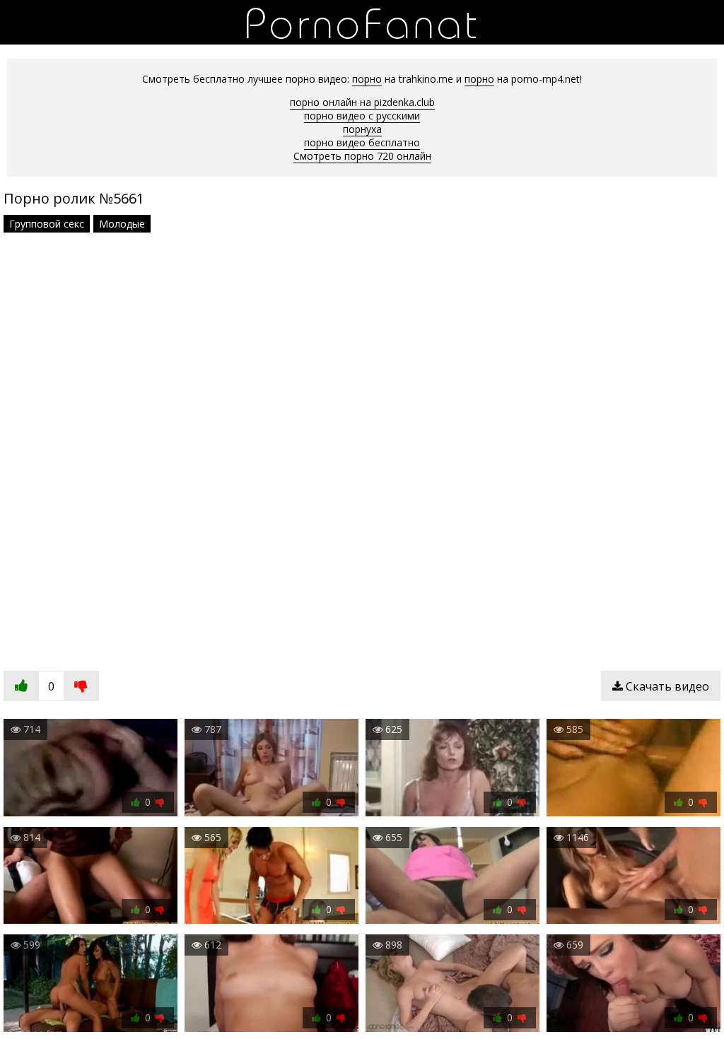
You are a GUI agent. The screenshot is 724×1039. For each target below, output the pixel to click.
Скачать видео (666, 686)
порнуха (362, 129)
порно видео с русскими (362, 115)
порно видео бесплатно (362, 142)
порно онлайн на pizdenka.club (362, 102)
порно (367, 79)
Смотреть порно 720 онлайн (362, 156)
